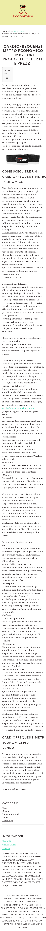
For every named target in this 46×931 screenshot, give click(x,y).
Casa (4, 808)
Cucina (5, 811)
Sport (5, 817)
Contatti (6, 841)
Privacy (6, 849)
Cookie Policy (9, 845)
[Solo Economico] (23, 18)
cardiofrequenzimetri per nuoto (18, 408)
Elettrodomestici (10, 814)
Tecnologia (7, 821)
